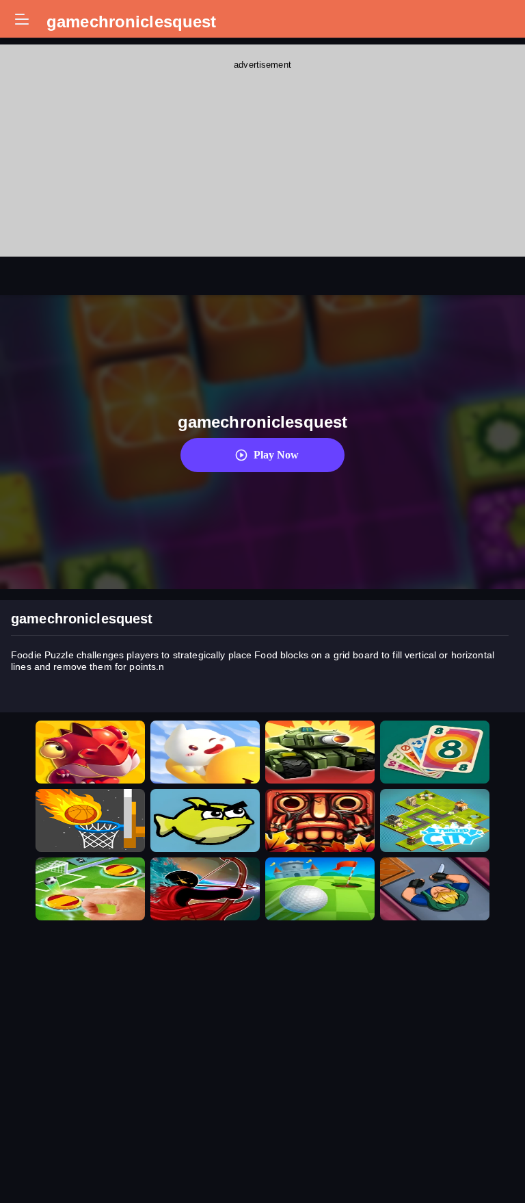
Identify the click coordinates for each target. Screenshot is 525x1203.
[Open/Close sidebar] (21, 19)
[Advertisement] (262, 157)
